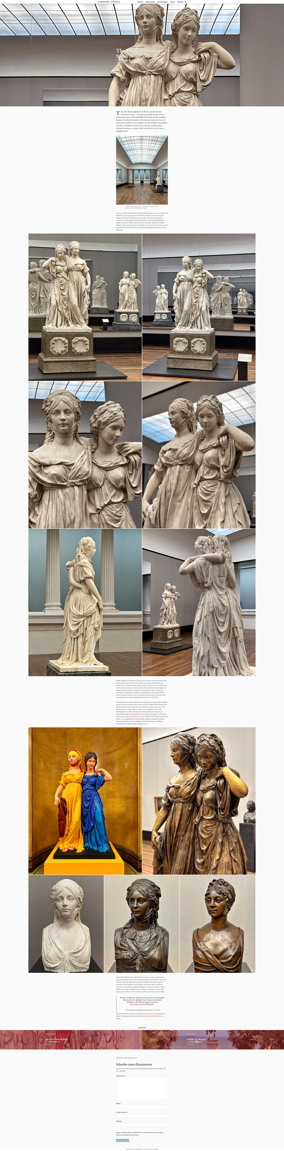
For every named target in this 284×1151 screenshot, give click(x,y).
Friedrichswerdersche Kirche (151, 1016)
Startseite (140, 2)
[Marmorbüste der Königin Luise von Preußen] (66, 925)
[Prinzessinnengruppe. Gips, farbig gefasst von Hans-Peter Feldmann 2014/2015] (85, 803)
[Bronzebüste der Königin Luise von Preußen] (142, 925)
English (172, 2)
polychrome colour (137, 716)
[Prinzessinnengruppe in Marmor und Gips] (199, 604)
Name (118, 1103)
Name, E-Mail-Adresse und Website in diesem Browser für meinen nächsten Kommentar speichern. (139, 1134)
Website (119, 1121)
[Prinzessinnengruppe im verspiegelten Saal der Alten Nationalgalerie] (85, 309)
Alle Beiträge (120, 47)
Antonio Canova (133, 695)
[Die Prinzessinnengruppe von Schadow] (85, 604)
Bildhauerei (127, 47)
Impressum (180, 2)
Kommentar (121, 1076)
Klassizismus (140, 47)
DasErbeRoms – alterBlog (109, 2)
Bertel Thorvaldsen (148, 695)
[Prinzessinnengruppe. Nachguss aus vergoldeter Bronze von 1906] (199, 803)
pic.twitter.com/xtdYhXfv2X (142, 1004)
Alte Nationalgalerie (157, 1014)
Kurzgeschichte (150, 2)
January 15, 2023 (154, 1010)
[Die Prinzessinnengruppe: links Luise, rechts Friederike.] (85, 456)
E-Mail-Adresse (122, 1112)
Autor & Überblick (162, 2)
